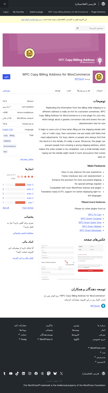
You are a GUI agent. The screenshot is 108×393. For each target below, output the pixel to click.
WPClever (79, 79)
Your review (27, 207)
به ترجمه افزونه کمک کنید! (31, 19)
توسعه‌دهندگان (46, 334)
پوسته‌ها (75, 330)
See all (6, 207)
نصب (69, 90)
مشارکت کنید (20, 325)
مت (102, 352)
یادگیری (49, 325)
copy (6, 135)
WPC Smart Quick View (90, 222)
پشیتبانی (49, 330)
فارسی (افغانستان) (90, 373)
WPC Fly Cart (94, 214)
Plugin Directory (98, 12)
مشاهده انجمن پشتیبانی (23, 233)
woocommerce (10, 146)
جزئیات (99, 90)
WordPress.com (96, 348)
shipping (7, 141)
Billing (12, 135)
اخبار (103, 330)
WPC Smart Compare (91, 218)
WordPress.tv (45, 339)
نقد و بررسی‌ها (83, 90)
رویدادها (22, 330)
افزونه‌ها (75, 334)
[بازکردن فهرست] (4, 4)
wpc (5, 152)
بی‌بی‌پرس (99, 357)
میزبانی (102, 334)
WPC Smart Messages (90, 230)
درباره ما (101, 325)
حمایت (22, 334)
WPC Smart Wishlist (91, 226)
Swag (22, 339)
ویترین (76, 325)
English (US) (8, 129)
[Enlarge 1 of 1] (101, 247)
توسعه (57, 90)
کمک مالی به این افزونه (23, 258)
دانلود (6, 77)
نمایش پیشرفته (26, 159)
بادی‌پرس (100, 361)
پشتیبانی (6, 90)
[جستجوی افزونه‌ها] (77, 28)
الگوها (76, 339)
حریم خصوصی (98, 339)
